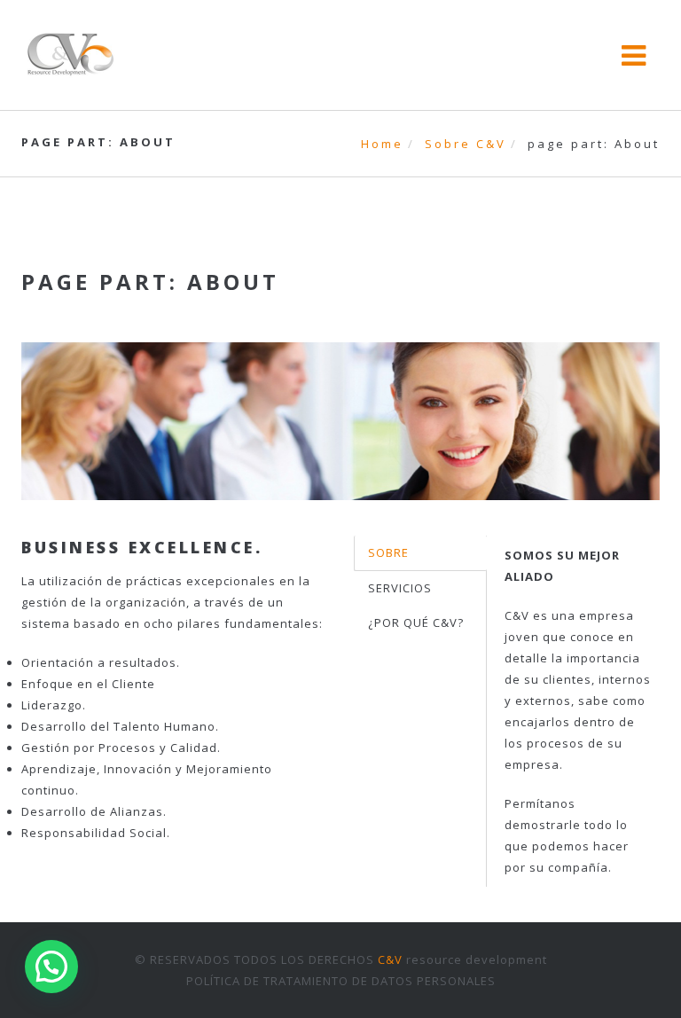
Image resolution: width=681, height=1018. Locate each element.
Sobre (388, 552)
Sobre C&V (465, 144)
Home (382, 144)
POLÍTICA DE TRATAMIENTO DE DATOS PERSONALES (341, 981)
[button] (51, 966)
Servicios (400, 588)
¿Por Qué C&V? (416, 622)
